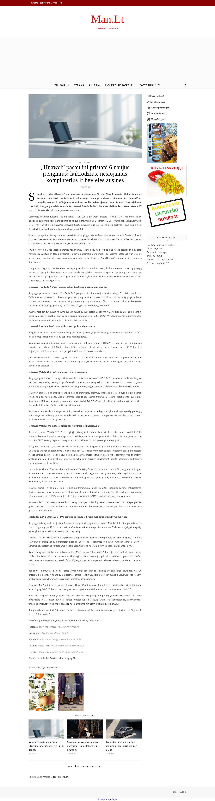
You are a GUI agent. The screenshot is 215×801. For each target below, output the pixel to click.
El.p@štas (33, 3)
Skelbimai (94, 85)
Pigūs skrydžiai (154, 248)
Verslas (79, 85)
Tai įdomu (61, 85)
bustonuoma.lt (154, 255)
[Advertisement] (107, 60)
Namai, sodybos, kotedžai (160, 259)
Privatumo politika (107, 799)
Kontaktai (45, 3)
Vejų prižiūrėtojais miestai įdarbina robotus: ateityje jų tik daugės (46, 745)
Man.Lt (107, 18)
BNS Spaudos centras (48, 667)
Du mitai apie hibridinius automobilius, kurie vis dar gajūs (121, 745)
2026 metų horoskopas (119, 85)
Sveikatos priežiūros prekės (160, 244)
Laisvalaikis (85, 162)
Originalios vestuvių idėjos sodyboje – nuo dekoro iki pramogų (82, 745)
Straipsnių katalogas (157, 252)
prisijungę (37, 776)
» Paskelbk (56, 3)
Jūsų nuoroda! (158, 262)
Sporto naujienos (149, 85)
